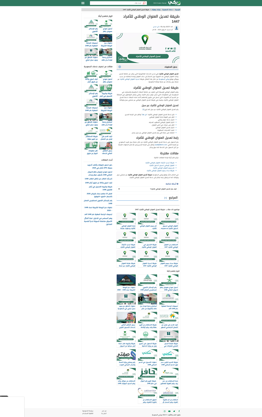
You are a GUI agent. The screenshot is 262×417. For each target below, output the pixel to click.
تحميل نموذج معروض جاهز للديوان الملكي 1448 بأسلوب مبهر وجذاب (100, 173)
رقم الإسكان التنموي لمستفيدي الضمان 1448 (98, 202)
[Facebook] (179, 411)
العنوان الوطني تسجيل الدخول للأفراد (161, 165)
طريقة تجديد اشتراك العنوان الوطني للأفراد (159, 162)
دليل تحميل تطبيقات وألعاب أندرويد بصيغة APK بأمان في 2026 (99, 166)
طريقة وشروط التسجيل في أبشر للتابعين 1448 (100, 188)
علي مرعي (156, 26)
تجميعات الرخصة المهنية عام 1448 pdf (98, 214)
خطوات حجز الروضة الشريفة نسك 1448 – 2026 (98, 209)
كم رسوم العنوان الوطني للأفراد (163, 168)
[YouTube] (169, 411)
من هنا (144, 114)
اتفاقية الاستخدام (87, 413)
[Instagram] (164, 411)
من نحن (104, 411)
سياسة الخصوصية (87, 411)
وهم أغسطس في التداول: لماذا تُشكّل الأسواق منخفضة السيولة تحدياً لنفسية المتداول (98, 221)
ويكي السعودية (164, 79)
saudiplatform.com (161, 144)
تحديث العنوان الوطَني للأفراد (130, 79)
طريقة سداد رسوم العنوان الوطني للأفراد (160, 170)
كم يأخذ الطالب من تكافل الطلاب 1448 (98, 178)
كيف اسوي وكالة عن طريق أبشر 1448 (98, 182)
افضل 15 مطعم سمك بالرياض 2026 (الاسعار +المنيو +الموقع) (99, 195)
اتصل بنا (103, 413)
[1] (143, 109)
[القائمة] (82, 3)
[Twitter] (174, 411)
